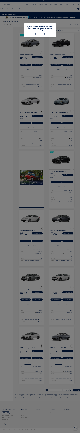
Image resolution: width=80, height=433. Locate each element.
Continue (40, 33)
